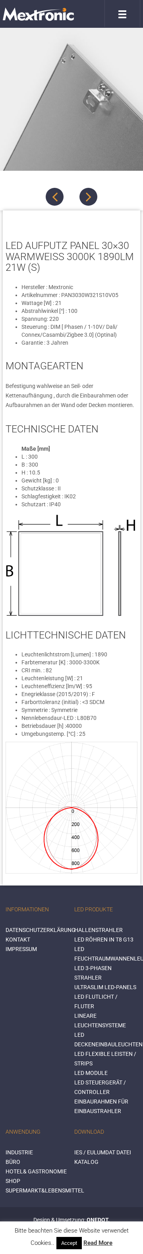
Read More (97, 1242)
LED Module (91, 1073)
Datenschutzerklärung (40, 930)
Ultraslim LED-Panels (105, 987)
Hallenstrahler (98, 930)
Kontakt (18, 939)
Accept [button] (69, 1243)
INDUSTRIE (19, 1152)
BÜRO (13, 1162)
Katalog (86, 1162)
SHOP (13, 1181)
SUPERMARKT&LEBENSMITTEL (45, 1190)
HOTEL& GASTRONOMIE (36, 1171)
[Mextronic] (38, 14)
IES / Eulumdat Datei (102, 1152)
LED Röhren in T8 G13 (103, 939)
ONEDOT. (98, 1220)
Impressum (21, 949)
